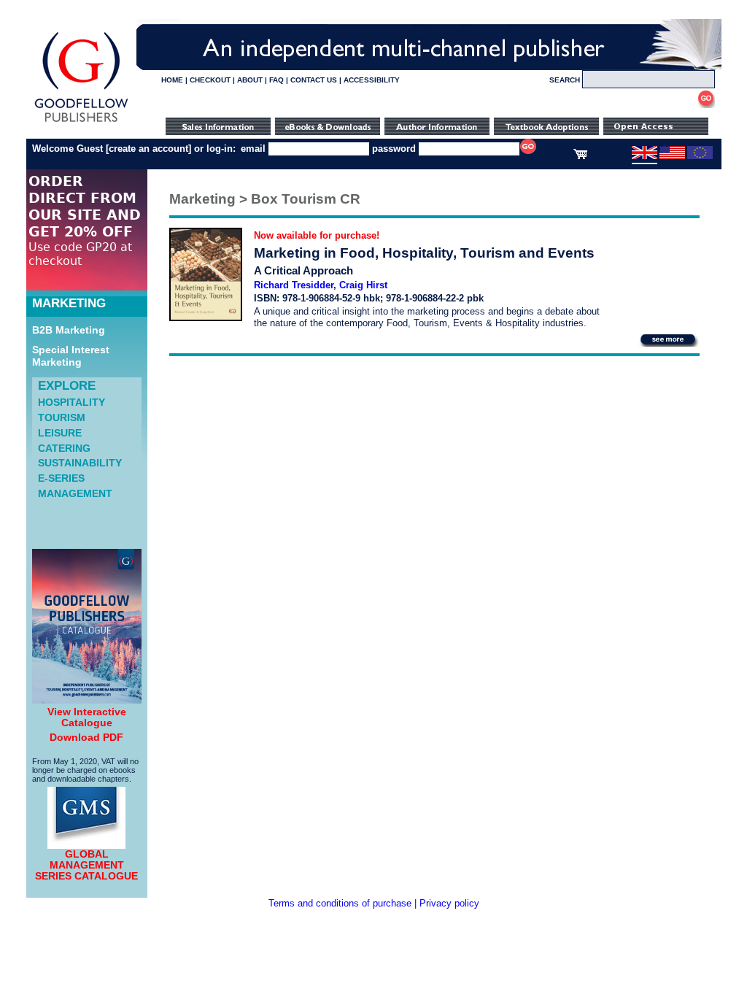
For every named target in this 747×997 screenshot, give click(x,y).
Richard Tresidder (293, 285)
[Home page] (81, 122)
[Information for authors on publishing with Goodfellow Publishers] (436, 131)
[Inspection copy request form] (546, 131)
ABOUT (250, 80)
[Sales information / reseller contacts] (218, 131)
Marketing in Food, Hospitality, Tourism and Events (424, 253)
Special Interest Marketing (70, 356)
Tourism (61, 417)
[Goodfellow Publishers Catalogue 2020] (87, 700)
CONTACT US (313, 80)
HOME (172, 80)
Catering (64, 448)
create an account (148, 148)
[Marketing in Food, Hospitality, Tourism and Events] (205, 317)
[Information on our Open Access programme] (655, 131)
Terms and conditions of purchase (339, 903)
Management (75, 493)
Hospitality (71, 402)
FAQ (276, 80)
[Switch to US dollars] (672, 156)
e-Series (61, 478)
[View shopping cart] (580, 156)
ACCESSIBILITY (372, 80)
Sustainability (80, 463)
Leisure (60, 433)
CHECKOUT (210, 80)
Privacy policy (449, 903)
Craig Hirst (363, 285)
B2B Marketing (68, 330)
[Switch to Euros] (700, 156)
